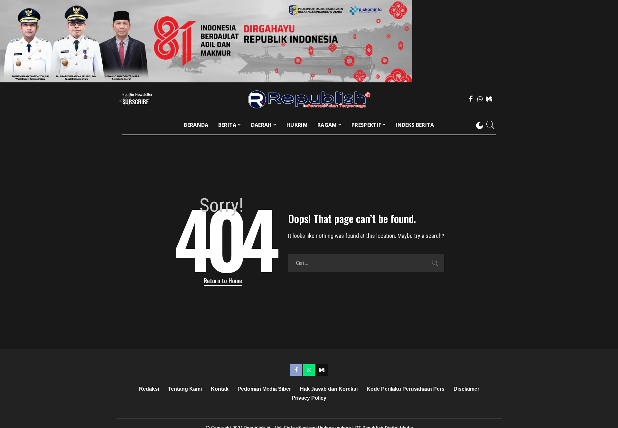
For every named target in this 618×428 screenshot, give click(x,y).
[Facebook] (470, 99)
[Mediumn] (488, 99)
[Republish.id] (309, 99)
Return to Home (223, 280)
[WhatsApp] (479, 99)
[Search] (490, 125)
